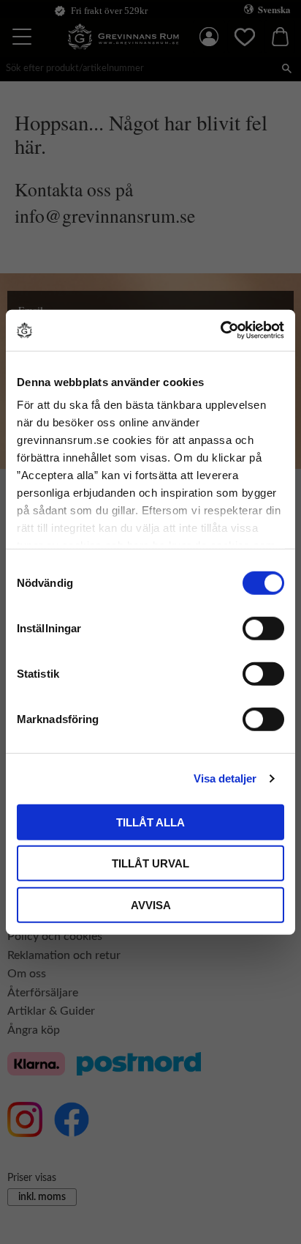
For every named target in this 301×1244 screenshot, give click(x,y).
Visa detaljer (225, 778)
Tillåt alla (150, 821)
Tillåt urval (150, 863)
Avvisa (151, 904)
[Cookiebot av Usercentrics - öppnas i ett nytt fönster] (220, 330)
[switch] (263, 628)
